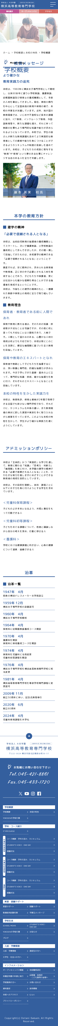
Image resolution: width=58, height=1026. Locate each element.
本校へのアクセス (10, 994)
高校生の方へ (35, 951)
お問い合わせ (35, 982)
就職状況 (10, 851)
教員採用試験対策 (10, 912)
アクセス (48, 11)
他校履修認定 (35, 970)
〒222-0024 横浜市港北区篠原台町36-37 (29, 753)
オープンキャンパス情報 (13, 970)
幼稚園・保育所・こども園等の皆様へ (39, 976)
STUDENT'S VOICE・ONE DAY (38, 925)
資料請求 (9, 11)
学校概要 (6, 812)
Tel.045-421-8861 (29, 774)
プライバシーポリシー (12, 1000)
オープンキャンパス (29, 11)
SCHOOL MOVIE (9, 925)
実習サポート (8, 906)
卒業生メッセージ (37, 912)
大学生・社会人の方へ (12, 957)
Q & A (32, 994)
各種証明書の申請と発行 (13, 976)
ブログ (6, 938)
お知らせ (33, 931)
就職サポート (35, 906)
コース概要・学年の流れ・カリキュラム (23, 839)
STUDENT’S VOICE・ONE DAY (19, 845)
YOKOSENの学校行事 (11, 818)
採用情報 (33, 988)
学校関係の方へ (9, 982)
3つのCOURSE (9, 831)
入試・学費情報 (9, 951)
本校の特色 (34, 812)
